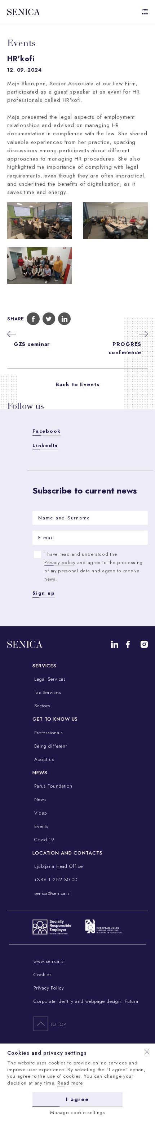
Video (39, 813)
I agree (77, 1099)
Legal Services (49, 679)
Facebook (46, 431)
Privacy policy (59, 562)
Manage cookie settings (77, 1112)
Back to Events (77, 384)
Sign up (43, 593)
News (39, 799)
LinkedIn (45, 445)
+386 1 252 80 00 (55, 879)
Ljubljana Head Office (57, 866)
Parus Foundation (52, 786)
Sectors (41, 705)
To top (58, 1024)
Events (40, 826)
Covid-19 (43, 839)
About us (43, 759)
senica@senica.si (51, 893)
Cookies (42, 974)
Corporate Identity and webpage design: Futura (86, 1001)
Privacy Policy (49, 987)
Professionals (47, 732)
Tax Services (46, 692)
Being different (49, 746)
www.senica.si (49, 961)
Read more (70, 1083)
